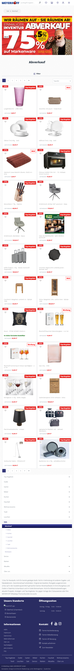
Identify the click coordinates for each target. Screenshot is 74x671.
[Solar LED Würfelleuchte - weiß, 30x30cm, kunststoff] (54, 223)
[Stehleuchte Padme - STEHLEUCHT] (19, 449)
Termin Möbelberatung (50, 635)
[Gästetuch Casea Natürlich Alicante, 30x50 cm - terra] (19, 160)
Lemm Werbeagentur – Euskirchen (40, 669)
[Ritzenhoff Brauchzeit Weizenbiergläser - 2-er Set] (54, 319)
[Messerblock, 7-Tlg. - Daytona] (19, 192)
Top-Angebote (10, 658)
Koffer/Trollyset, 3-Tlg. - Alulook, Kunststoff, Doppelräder (17, 268)
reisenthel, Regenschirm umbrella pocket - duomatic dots (52, 268)
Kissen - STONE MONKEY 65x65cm (14, 331)
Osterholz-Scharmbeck (14, 610)
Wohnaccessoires (63, 658)
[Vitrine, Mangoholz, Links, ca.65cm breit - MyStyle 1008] (54, 287)
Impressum (7, 633)
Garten (27, 658)
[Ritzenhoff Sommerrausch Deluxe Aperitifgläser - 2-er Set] (19, 353)
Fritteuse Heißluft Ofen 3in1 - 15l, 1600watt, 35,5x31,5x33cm (52, 173)
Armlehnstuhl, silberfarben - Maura (14, 236)
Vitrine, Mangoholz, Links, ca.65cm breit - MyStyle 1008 (54, 300)
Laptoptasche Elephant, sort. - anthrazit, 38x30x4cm (51, 430)
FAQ (5, 651)
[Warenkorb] (52, 3)
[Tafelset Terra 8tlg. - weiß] (19, 128)
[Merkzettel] (46, 3)
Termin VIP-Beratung (49, 639)
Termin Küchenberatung (50, 630)
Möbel (35, 658)
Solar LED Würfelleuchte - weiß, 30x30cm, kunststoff (51, 236)
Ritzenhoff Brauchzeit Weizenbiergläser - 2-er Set (54, 331)
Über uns (6, 642)
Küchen (42, 658)
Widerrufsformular (9, 639)
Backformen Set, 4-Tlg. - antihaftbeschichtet (52, 461)
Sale (27, 661)
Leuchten (20, 661)
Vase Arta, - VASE (44, 366)
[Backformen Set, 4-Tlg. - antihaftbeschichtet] (54, 449)
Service (34, 661)
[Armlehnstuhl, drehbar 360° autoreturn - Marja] (54, 192)
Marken (42, 661)
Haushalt (51, 658)
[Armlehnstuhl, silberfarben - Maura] (19, 223)
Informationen (12, 624)
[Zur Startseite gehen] (10, 3)
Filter (38, 74)
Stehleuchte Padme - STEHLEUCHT (14, 461)
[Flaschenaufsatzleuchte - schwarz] (19, 417)
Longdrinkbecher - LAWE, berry (13, 109)
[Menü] (69, 3)
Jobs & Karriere (8, 648)
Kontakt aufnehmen (48, 643)
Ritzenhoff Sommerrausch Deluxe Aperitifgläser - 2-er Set (19, 366)
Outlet (20, 658)
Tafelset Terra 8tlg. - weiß (11, 140)
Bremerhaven (11, 613)
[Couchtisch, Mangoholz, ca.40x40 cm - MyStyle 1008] (19, 287)
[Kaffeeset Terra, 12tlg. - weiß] (54, 128)
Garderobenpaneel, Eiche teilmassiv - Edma (52, 397)
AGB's (5, 629)
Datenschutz (7, 636)
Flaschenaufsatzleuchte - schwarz (14, 429)
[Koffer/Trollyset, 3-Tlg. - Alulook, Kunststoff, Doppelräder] (19, 255)
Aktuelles (51, 661)
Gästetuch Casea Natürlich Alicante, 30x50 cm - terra (18, 173)
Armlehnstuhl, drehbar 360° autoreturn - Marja (53, 204)
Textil (12, 661)
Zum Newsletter (47, 647)
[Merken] (5, 89)
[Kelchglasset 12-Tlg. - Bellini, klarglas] (19, 385)
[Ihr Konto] (63, 3)
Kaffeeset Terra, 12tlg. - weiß (47, 140)
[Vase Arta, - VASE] (54, 353)
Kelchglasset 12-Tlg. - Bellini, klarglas (15, 397)
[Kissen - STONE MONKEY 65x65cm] (19, 319)
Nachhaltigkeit (8, 645)
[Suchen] (40, 3)
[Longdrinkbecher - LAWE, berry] (19, 96)
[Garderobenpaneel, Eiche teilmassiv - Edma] (54, 385)
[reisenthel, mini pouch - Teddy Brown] (54, 96)
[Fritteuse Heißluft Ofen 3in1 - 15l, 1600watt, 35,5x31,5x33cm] (54, 160)
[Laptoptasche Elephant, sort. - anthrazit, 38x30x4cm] (54, 417)
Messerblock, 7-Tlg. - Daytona (13, 204)
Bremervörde (11, 617)
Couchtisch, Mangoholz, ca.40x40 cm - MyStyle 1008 (18, 300)
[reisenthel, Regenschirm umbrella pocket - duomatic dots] (54, 255)
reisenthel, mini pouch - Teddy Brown (50, 109)
